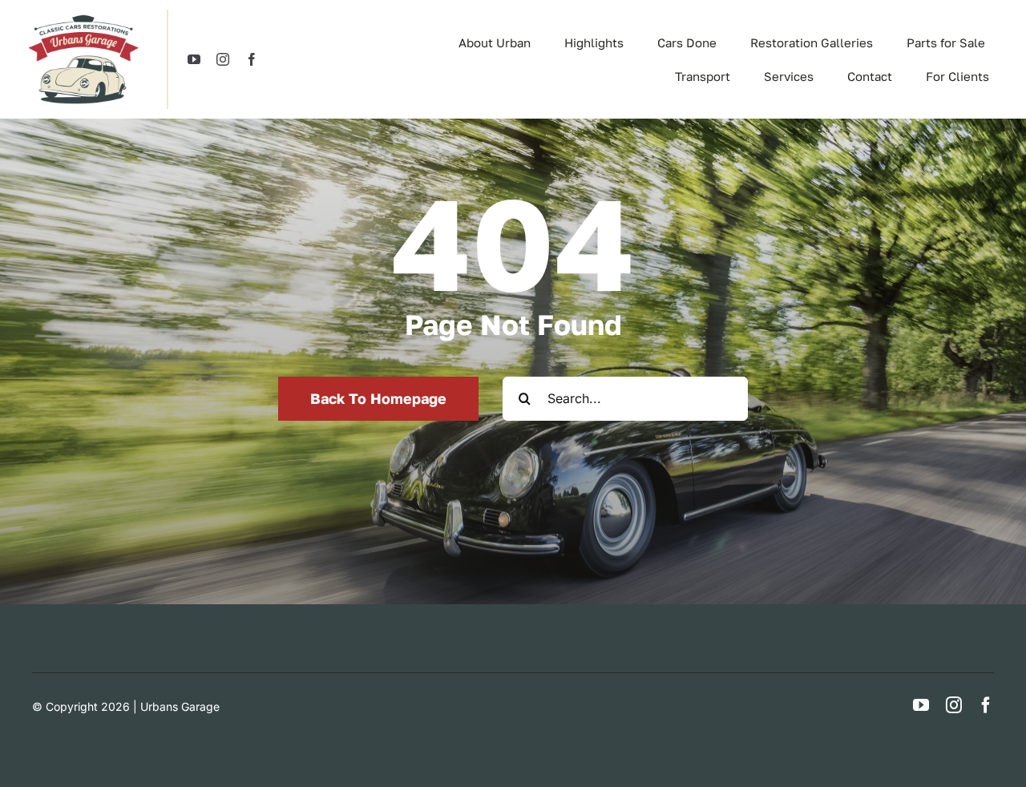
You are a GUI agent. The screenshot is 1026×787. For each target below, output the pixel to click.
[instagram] (222, 59)
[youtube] (194, 59)
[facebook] (251, 59)
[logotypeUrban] (83, 16)
